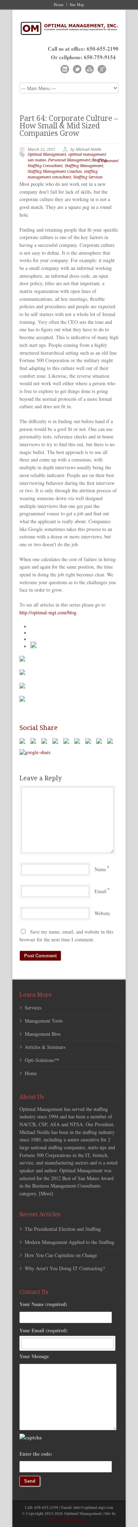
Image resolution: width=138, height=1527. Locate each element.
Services (33, 1007)
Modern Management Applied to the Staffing (69, 1242)
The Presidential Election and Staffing (63, 1229)
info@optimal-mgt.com (93, 1507)
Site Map (77, 4)
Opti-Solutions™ (42, 1060)
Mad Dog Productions (69, 1519)
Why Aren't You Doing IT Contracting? (65, 1268)
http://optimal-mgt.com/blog (47, 612)
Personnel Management (69, 160)
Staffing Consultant (45, 166)
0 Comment (108, 161)
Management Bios (43, 1033)
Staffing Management (84, 166)
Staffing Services (88, 177)
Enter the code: (35, 1453)
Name (100, 869)
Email (100, 891)
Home (59, 4)
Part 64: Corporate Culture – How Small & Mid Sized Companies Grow (68, 126)
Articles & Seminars (45, 1047)
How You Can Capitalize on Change (61, 1255)
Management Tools (44, 1020)
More (46, 1193)
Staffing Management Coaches (55, 171)
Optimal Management (47, 154)
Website (102, 913)
